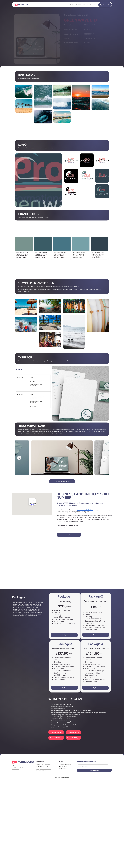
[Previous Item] (19, 458)
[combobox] (103, 766)
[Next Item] (105, 458)
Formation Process (17, 767)
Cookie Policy (63, 768)
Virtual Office (15, 769)
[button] (92, 4)
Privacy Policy (63, 766)
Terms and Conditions (65, 764)
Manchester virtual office (85, 510)
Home (14, 765)
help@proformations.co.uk (43, 769)
